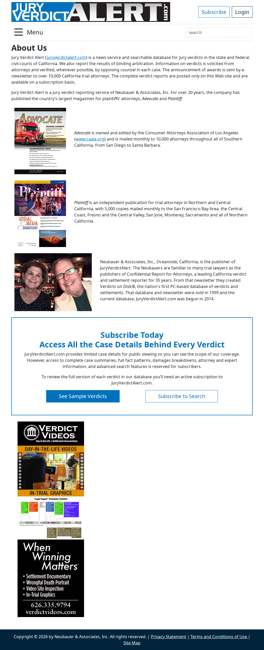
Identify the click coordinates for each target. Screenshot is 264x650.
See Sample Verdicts (83, 396)
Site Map (132, 643)
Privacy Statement (168, 636)
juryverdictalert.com (66, 57)
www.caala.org (90, 139)
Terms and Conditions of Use (219, 636)
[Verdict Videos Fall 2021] (132, 519)
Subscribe (214, 11)
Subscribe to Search (181, 396)
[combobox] (218, 32)
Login (242, 11)
